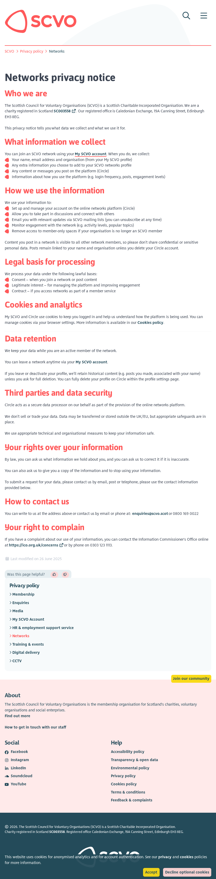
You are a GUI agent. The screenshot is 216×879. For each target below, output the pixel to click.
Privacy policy (31, 51)
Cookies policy (150, 322)
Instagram (20, 760)
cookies (186, 857)
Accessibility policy (127, 752)
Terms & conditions (128, 792)
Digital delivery (25, 652)
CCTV (16, 661)
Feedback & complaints (131, 800)
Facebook (19, 752)
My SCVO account (91, 362)
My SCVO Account (27, 619)
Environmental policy (130, 768)
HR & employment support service (42, 627)
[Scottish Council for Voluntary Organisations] (41, 21)
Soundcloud (21, 776)
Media (17, 611)
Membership (23, 594)
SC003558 (62, 111)
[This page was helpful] (54, 574)
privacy (164, 857)
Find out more (17, 716)
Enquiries (20, 602)
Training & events (27, 644)
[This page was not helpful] (65, 574)
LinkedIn (18, 768)
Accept (151, 872)
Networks (20, 636)
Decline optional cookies (187, 872)
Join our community (191, 678)
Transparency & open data (134, 760)
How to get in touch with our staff (35, 727)
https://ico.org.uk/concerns (33, 545)
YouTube (18, 784)
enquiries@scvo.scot (150, 513)
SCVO (9, 51)
